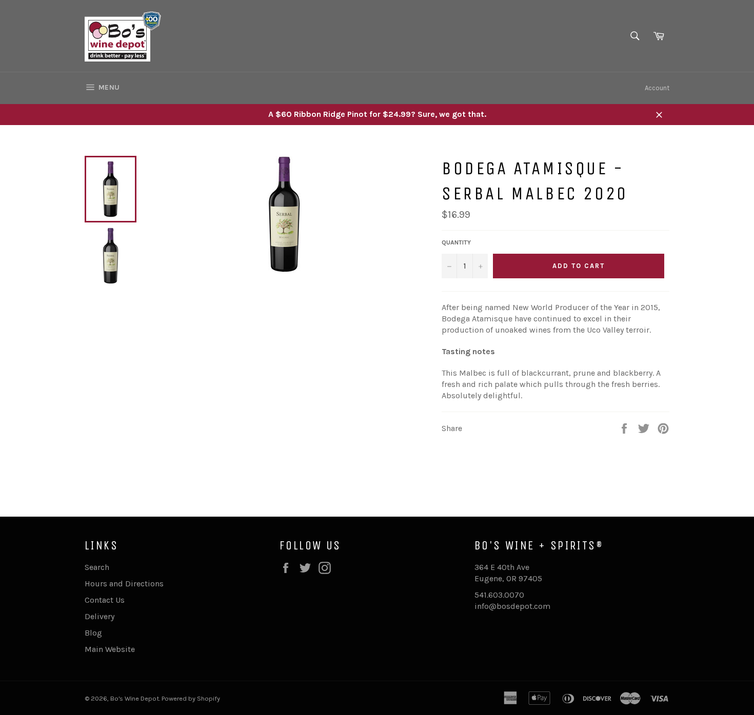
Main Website (110, 649)
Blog (93, 633)
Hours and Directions (124, 583)
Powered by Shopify (191, 698)
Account (657, 88)
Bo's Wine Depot (134, 698)
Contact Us (105, 600)
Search (97, 567)
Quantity (456, 242)
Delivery (99, 616)
